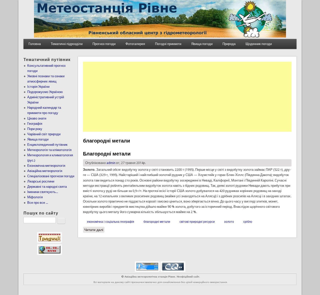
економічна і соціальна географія (110, 222)
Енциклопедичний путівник (47, 144)
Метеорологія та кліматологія (49, 150)
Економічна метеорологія (46, 166)
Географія (34, 124)
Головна (34, 44)
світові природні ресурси (197, 222)
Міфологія (35, 197)
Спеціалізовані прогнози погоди (50, 176)
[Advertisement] (187, 97)
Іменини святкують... (42, 192)
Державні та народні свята (47, 186)
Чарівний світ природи (43, 134)
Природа (229, 44)
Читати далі (94, 230)
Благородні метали (106, 154)
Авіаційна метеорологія (44, 171)
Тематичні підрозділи (66, 44)
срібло (247, 222)
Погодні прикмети (168, 44)
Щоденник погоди (259, 44)
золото (229, 222)
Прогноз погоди (104, 44)
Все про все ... (37, 202)
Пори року (34, 129)
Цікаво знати (36, 118)
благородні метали (157, 222)
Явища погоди (201, 44)
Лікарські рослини (40, 181)
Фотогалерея (135, 44)
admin (111, 163)
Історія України (38, 86)
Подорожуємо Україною (45, 92)
